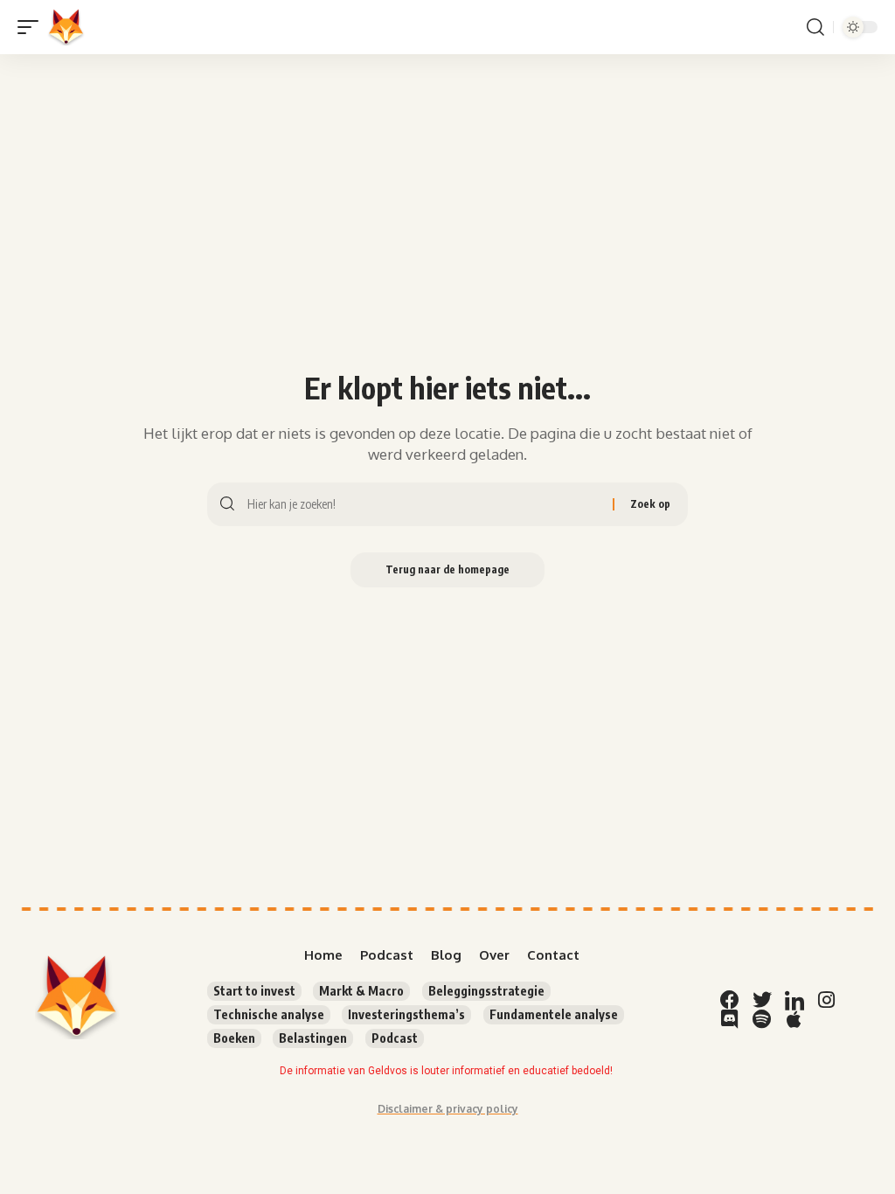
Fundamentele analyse (553, 1014)
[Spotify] (762, 1019)
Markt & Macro (361, 990)
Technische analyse (268, 1014)
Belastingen (313, 1038)
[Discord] (729, 1019)
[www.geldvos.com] (66, 27)
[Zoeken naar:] (423, 504)
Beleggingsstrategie (486, 990)
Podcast (394, 1038)
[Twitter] (762, 1000)
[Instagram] (826, 1000)
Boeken (234, 1038)
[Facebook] (729, 1000)
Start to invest (254, 990)
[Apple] (794, 1019)
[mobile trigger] (32, 27)
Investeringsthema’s (406, 1014)
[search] (815, 27)
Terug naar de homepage (447, 569)
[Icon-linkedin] (794, 1000)
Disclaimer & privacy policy (448, 1108)
